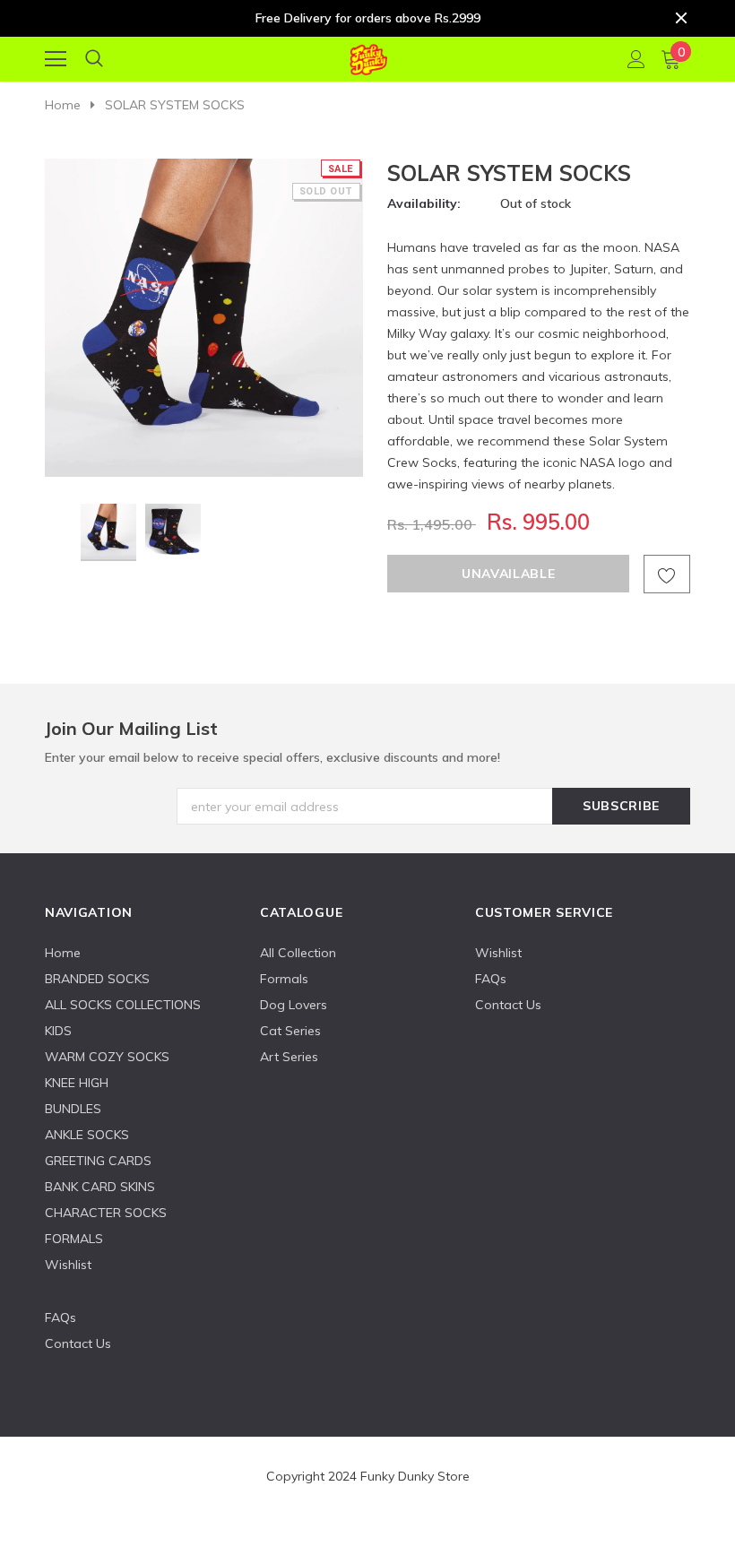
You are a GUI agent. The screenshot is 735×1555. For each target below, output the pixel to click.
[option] (204, 318)
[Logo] (368, 56)
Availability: (424, 203)
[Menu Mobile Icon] (55, 59)
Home (63, 105)
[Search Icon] (94, 59)
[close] (681, 18)
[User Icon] (636, 59)
